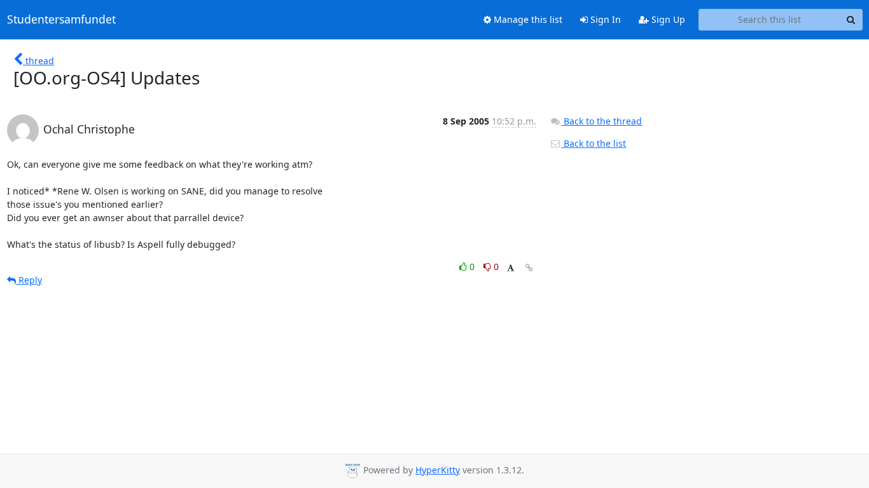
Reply (29, 280)
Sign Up (667, 19)
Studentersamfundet (61, 19)
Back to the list (593, 143)
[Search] (851, 19)
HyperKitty (437, 470)
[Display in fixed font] (510, 268)
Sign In (604, 19)
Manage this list (526, 19)
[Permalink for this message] (529, 267)
